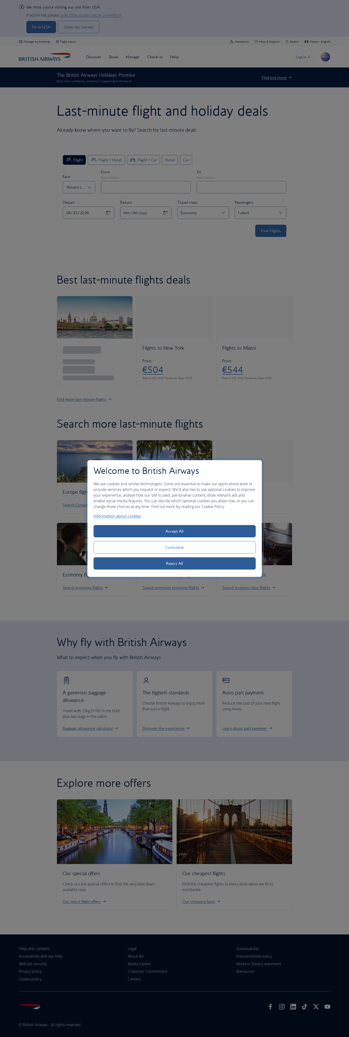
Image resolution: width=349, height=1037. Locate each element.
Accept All (174, 531)
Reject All (174, 563)
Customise (174, 547)
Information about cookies (117, 516)
